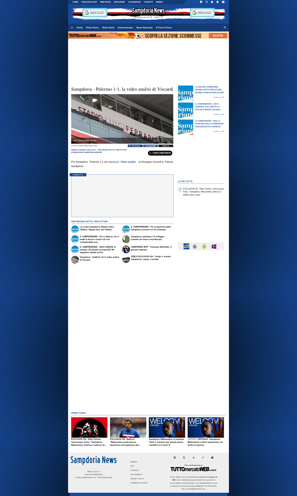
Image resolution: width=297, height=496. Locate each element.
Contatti (135, 470)
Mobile (134, 462)
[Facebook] (201, 2)
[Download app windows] (223, 2)
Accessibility (137, 474)
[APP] (186, 246)
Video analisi (128, 162)
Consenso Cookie (139, 483)
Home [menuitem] (80, 27)
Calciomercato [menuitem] (125, 27)
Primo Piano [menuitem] (92, 27)
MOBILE (159, 2)
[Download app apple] (212, 2)
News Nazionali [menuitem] (144, 27)
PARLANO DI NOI (89, 2)
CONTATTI (148, 2)
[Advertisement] (201, 372)
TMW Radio (105, 2)
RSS (132, 466)
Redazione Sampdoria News (86, 152)
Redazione (119, 2)
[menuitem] (72, 27)
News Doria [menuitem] (108, 27)
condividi (150, 146)
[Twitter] (206, 2)
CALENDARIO (134, 2)
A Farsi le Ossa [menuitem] (164, 27)
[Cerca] (225, 27)
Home (75, 2)
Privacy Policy (137, 479)
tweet (165, 146)
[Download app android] (217, 2)
